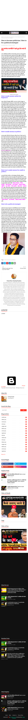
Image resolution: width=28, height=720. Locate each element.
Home (6, 715)
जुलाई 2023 (14, 433)
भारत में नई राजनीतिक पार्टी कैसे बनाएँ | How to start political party (16, 475)
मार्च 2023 (14, 439)
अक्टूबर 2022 (14, 444)
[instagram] (20, 467)
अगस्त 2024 (14, 421)
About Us (3, 454)
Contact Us (14, 715)
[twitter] (20, 464)
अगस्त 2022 (14, 448)
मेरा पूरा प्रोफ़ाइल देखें (10, 398)
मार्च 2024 (14, 424)
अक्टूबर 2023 (14, 426)
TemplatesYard (13, 717)
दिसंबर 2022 (14, 442)
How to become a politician (9, 259)
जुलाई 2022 (14, 451)
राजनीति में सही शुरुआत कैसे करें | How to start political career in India (15, 487)
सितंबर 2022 (14, 446)
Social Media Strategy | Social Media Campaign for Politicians (15, 603)
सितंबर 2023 (14, 428)
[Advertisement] (14, 15)
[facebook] (7, 464)
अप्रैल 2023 (14, 437)
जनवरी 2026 (14, 417)
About (10, 715)
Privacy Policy (20, 715)
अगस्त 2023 (14, 430)
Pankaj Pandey (5, 45)
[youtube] (7, 467)
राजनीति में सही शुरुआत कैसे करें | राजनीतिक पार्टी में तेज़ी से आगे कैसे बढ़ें (16, 597)
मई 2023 (14, 435)
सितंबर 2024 (14, 419)
